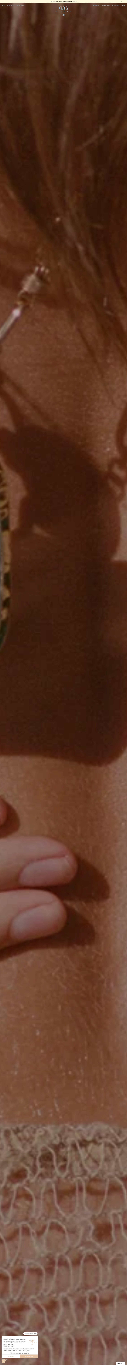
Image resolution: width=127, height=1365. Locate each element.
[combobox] (120, 1363)
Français (119, 1363)
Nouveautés (10, 5)
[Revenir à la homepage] (63, 11)
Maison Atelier (20, 5)
